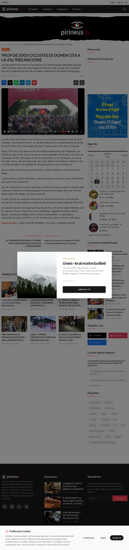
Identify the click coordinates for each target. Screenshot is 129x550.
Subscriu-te (84, 289)
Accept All (116, 538)
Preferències (88, 538)
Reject (103, 538)
